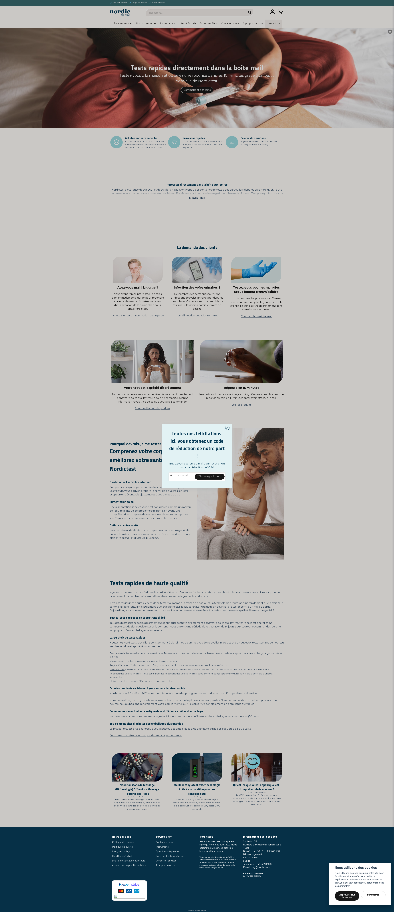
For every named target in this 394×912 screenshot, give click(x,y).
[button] (227, 428)
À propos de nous (165, 865)
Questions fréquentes (167, 851)
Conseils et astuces (166, 860)
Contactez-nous (164, 842)
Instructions (162, 846)
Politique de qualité (122, 846)
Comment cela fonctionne (170, 856)
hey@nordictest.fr (261, 867)
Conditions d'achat (122, 856)
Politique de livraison (123, 842)
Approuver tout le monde (347, 896)
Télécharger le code (209, 476)
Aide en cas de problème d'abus (129, 865)
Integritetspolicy (121, 851)
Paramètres (373, 895)
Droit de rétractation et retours (128, 860)
